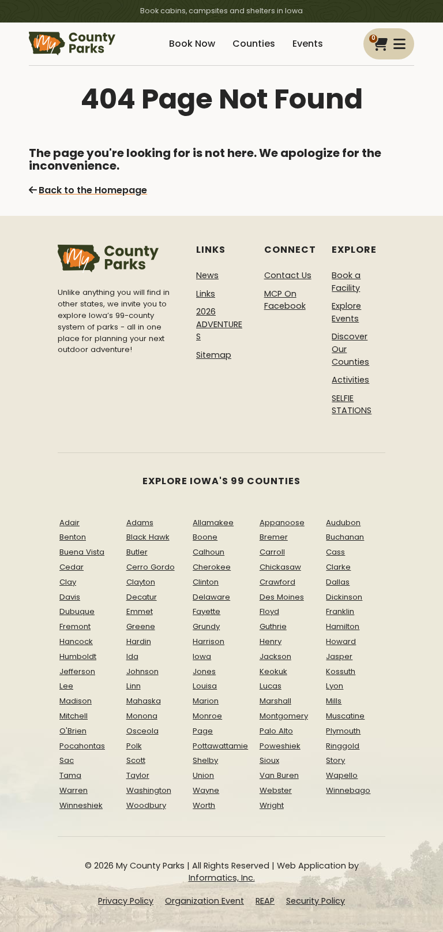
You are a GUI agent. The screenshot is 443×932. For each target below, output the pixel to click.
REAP (265, 901)
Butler (137, 552)
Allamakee (213, 522)
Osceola (142, 730)
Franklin (340, 611)
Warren (73, 790)
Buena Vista (81, 552)
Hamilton (342, 626)
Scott (135, 760)
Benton (72, 536)
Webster (276, 790)
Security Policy (315, 901)
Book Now (192, 43)
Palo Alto (276, 730)
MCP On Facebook (285, 300)
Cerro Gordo (150, 567)
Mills (333, 700)
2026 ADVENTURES (219, 324)
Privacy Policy (125, 901)
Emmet (139, 611)
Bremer (274, 536)
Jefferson (77, 671)
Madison (75, 700)
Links (205, 294)
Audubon (343, 522)
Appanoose (282, 522)
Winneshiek (81, 805)
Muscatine (345, 715)
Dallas (338, 582)
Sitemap (213, 355)
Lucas (270, 685)
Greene (140, 626)
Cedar (71, 567)
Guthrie (273, 626)
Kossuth (340, 671)
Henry (270, 641)
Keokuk (273, 671)
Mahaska (143, 700)
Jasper (339, 656)
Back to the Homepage (93, 190)
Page (203, 730)
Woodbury (146, 805)
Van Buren (279, 775)
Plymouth (343, 730)
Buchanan (345, 536)
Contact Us (287, 275)
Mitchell (73, 715)
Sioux (269, 760)
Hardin (138, 641)
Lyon (334, 685)
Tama (70, 775)
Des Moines (282, 597)
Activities (350, 379)
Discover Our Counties (350, 349)
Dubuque (77, 611)
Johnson (142, 671)
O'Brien (73, 730)
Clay (67, 582)
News (207, 275)
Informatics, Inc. (222, 878)
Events (307, 43)
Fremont (75, 626)
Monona (141, 715)
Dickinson (344, 597)
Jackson (275, 656)
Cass (335, 552)
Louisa (205, 685)
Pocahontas (82, 745)
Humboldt (77, 656)
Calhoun (208, 552)
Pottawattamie (220, 745)
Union (203, 775)
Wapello (342, 775)
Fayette (206, 611)
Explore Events (346, 312)
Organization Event (204, 901)
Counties (253, 43)
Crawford (277, 582)
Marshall (275, 700)
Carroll (272, 552)
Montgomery (284, 715)
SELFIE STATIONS (351, 404)
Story (335, 760)
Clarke (338, 567)
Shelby (205, 760)
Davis (69, 597)
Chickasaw (280, 567)
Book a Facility (346, 282)
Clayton (140, 582)
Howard (341, 641)
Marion (206, 700)
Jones (204, 671)
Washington (148, 790)
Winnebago (348, 790)
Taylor (137, 775)
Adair (69, 522)
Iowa (202, 656)
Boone (205, 536)
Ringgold (342, 745)
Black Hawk (148, 536)
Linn (133, 685)
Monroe (207, 715)
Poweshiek (280, 745)
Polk (134, 745)
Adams (139, 522)
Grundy (206, 626)
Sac (66, 760)
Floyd (269, 611)
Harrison (208, 641)
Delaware (211, 597)
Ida (132, 656)
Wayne (206, 790)
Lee (66, 685)
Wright (272, 805)
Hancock (76, 641)
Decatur (141, 597)
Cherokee (212, 567)
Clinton (206, 582)
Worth (204, 805)
